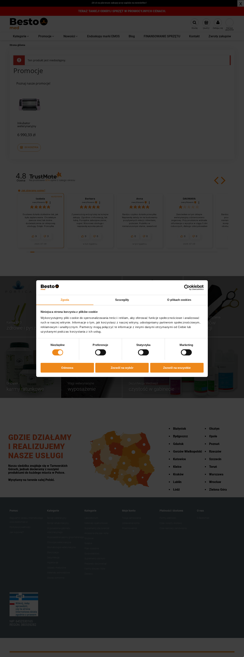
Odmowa (67, 367)
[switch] (100, 352)
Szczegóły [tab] (122, 299)
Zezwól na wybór (122, 367)
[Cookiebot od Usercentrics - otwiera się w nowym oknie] (187, 287)
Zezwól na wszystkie (177, 367)
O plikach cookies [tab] (179, 299)
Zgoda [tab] (65, 299)
